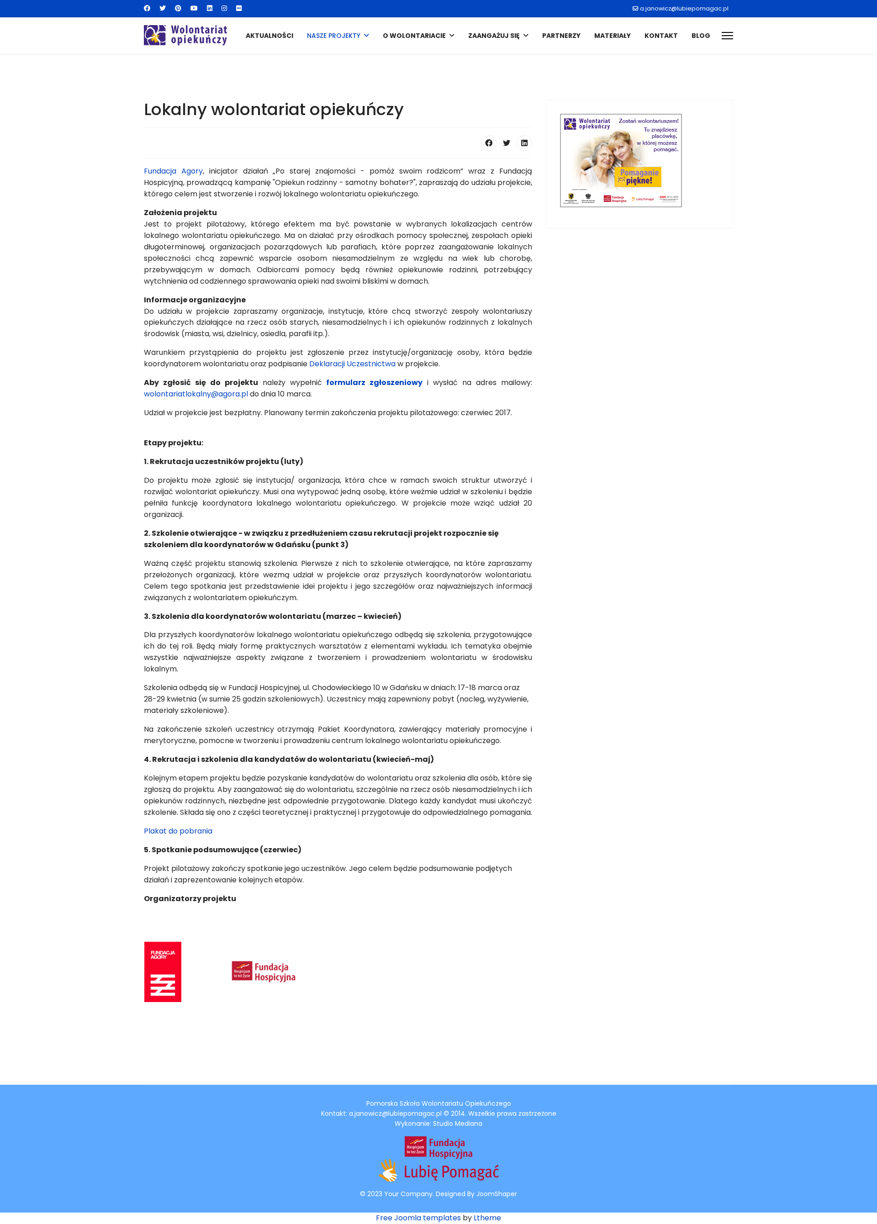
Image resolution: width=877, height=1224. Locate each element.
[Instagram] (224, 8)
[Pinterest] (178, 8)
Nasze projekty (333, 35)
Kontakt (661, 35)
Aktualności (269, 35)
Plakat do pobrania (178, 831)
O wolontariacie (414, 35)
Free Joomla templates (418, 1218)
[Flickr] (239, 8)
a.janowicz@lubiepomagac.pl (684, 8)
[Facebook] (147, 8)
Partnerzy (561, 35)
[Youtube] (194, 8)
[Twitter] (162, 8)
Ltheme (487, 1218)
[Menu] (727, 35)
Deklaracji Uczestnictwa (352, 364)
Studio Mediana (457, 1123)
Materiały (612, 35)
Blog (701, 35)
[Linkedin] (209, 8)
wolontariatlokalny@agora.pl (197, 394)
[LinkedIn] (524, 143)
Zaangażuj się (494, 35)
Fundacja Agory (173, 171)
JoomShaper (496, 1193)
